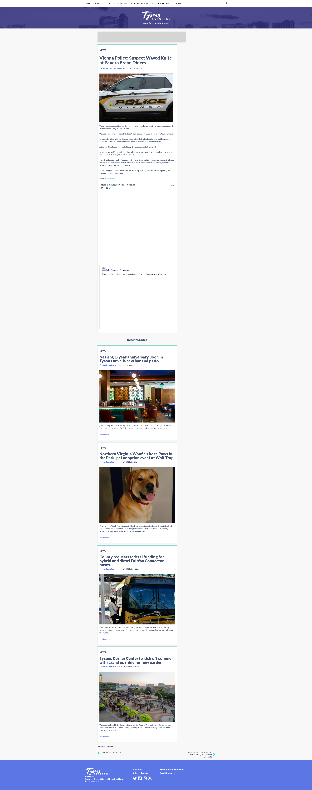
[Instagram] (145, 778)
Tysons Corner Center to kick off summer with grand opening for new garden (136, 660)
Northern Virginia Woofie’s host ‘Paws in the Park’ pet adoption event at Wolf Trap (136, 455)
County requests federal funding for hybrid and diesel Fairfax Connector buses (131, 560)
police (131, 185)
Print (173, 185)
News (102, 50)
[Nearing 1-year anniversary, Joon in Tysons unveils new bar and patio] (137, 396)
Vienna (106, 188)
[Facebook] (140, 778)
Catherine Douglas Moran (110, 68)
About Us (99, 3)
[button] (226, 3)
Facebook (111, 178)
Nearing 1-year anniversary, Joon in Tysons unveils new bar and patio (131, 359)
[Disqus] (137, 231)
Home (87, 3)
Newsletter (163, 3)
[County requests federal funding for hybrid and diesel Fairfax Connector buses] (137, 599)
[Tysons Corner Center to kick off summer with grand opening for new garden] (137, 697)
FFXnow (178, 3)
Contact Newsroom (142, 3)
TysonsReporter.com (108, 365)
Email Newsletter (168, 773)
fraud (105, 185)
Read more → (105, 435)
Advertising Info (118, 3)
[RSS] (150, 778)
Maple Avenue (118, 185)
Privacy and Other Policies (172, 769)
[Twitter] (135, 778)
